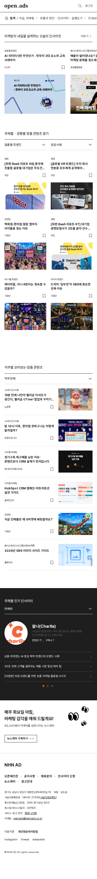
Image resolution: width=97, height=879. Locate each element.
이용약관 (9, 831)
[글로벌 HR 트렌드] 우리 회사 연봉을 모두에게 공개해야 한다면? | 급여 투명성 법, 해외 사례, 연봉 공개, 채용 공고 (69, 166)
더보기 (84, 36)
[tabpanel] (48, 477)
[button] (43, 686)
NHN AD (12, 764)
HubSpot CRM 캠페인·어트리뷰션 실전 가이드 (26, 490)
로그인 (89, 6)
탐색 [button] (12, 18)
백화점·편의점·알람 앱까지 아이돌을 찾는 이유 (20, 226)
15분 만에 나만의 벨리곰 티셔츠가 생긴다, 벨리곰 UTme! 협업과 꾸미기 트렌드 (27, 397)
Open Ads (16, 6)
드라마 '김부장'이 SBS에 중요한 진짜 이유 (71, 286)
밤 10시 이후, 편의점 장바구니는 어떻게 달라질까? (29, 428)
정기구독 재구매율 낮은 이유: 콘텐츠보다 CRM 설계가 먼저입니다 (26, 459)
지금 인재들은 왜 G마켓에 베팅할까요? (28, 519)
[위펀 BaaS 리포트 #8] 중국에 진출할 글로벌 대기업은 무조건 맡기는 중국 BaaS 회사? (23, 166)
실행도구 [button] (77, 18)
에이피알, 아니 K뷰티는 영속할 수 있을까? (25, 286)
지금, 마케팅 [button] (26, 18)
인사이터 (63, 18)
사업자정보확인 (48, 797)
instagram (10, 839)
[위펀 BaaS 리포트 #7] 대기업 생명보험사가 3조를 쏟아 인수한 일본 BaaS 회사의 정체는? (71, 226)
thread (25, 839)
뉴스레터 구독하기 (17, 738)
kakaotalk (39, 839)
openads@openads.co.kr (27, 818)
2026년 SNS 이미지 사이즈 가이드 (26, 551)
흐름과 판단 (47, 18)
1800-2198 (31, 813)
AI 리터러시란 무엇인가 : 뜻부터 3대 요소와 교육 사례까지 (34, 58)
